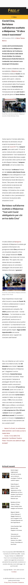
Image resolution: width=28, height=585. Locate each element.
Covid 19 (12, 147)
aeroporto (18, 242)
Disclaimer (15, 582)
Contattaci (14, 571)
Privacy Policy (7, 582)
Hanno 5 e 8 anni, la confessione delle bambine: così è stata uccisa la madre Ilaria (14, 431)
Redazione (21, 582)
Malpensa (15, 71)
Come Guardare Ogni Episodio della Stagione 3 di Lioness (16, 528)
